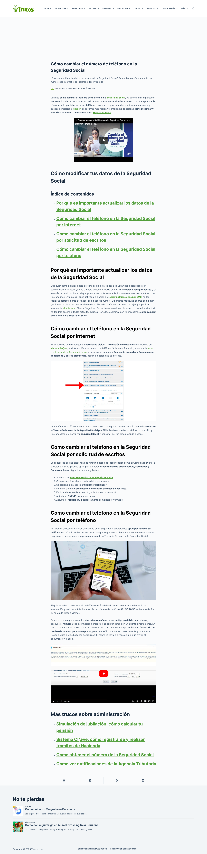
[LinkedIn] (143, 780)
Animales (106, 8)
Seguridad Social (116, 97)
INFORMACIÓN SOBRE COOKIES (123, 849)
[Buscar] (193, 8)
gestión (77, 108)
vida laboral (69, 308)
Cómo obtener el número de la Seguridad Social (105, 754)
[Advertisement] (103, 38)
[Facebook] (64, 780)
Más (183, 8)
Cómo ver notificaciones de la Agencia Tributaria (106, 763)
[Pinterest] (117, 780)
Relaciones (77, 8)
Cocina (137, 8)
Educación (122, 8)
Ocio (46, 8)
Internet (92, 88)
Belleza (92, 8)
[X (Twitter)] (90, 780)
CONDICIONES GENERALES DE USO (92, 849)
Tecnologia (60, 8)
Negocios (151, 8)
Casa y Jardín (168, 8)
